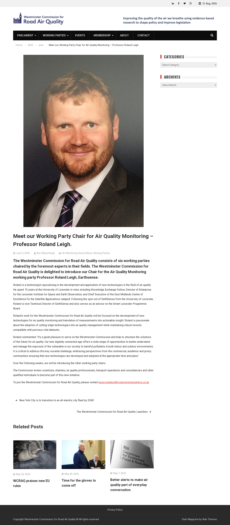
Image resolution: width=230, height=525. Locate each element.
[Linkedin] (173, 3)
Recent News (85, 253)
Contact (143, 35)
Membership (102, 35)
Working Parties (54, 35)
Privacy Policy (115, 510)
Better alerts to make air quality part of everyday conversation (129, 485)
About (124, 35)
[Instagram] (190, 3)
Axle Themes (209, 519)
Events (80, 35)
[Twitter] (185, 3)
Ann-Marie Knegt (46, 253)
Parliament (25, 35)
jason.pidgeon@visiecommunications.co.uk (124, 382)
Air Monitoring (69, 253)
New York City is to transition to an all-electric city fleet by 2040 (56, 400)
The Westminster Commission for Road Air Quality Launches (112, 411)
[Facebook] (179, 3)
